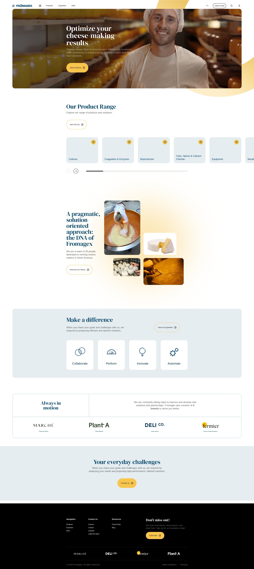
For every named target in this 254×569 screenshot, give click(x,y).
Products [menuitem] (49, 6)
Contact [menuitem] (91, 527)
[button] (76, 171)
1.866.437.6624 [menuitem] (93, 534)
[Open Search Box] (231, 5)
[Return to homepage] (22, 5)
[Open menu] (40, 5)
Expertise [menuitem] (62, 6)
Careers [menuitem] (91, 524)
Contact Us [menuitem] (93, 519)
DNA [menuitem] (73, 6)
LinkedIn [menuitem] (91, 531)
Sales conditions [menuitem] (169, 565)
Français (207, 5)
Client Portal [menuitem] (116, 524)
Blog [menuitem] (113, 527)
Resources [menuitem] (116, 519)
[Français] (207, 5)
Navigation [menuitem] (71, 519)
